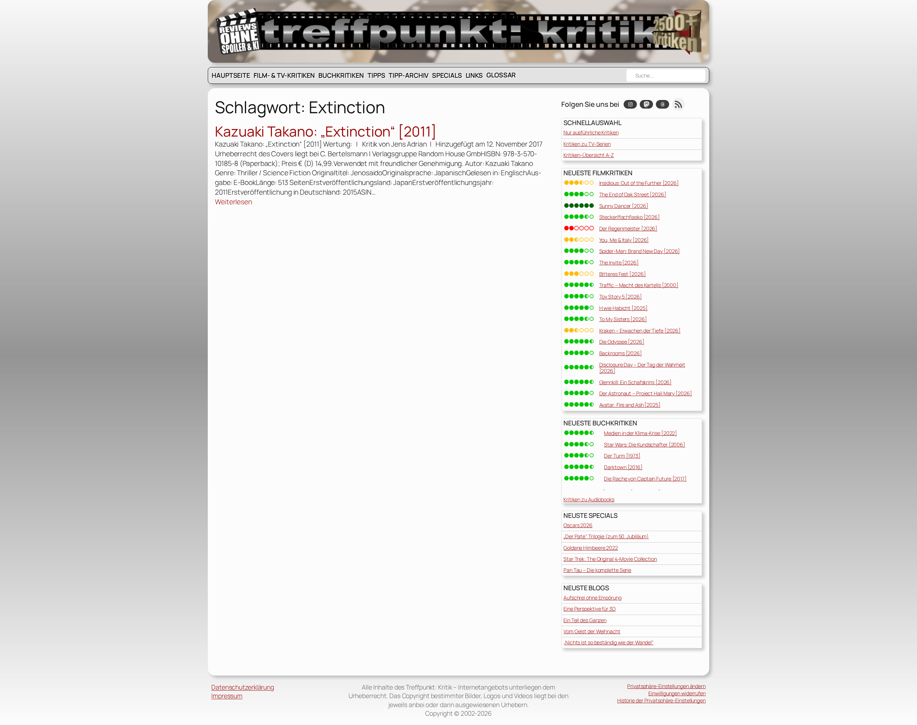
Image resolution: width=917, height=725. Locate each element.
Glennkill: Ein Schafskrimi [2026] (635, 382)
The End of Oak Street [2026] (632, 194)
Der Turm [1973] (622, 455)
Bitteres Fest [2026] (622, 274)
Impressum (227, 695)
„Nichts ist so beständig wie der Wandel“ (608, 642)
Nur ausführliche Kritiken (591, 132)
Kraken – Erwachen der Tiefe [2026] (640, 330)
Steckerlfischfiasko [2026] (629, 217)
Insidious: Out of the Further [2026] (639, 183)
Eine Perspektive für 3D (589, 608)
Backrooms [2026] (620, 353)
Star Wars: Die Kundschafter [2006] (644, 444)
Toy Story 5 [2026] (620, 296)
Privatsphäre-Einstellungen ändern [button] (666, 686)
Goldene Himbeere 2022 (590, 547)
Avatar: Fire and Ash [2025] (630, 404)
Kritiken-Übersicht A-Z (588, 155)
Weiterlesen (233, 202)
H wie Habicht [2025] (623, 308)
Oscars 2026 (577, 525)
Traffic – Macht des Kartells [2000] (639, 285)
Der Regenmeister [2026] (628, 228)
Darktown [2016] (623, 467)
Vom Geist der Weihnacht (591, 631)
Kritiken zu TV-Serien (587, 143)
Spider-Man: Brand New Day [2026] (639, 251)
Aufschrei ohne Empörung (592, 597)
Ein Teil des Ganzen (584, 620)
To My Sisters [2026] (623, 319)
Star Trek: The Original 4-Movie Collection (610, 558)
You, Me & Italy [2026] (624, 240)
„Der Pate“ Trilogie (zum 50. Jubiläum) (606, 536)
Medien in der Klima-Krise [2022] (640, 433)
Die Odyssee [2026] (621, 341)
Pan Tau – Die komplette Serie (597, 570)
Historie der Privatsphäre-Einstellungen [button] (661, 700)
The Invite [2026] (619, 262)
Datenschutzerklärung (242, 687)
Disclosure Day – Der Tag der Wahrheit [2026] (642, 367)
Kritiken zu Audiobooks (588, 499)
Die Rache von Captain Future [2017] (645, 478)
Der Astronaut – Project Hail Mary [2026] (645, 393)
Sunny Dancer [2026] (623, 205)
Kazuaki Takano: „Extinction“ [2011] (326, 131)
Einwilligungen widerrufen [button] (677, 693)
